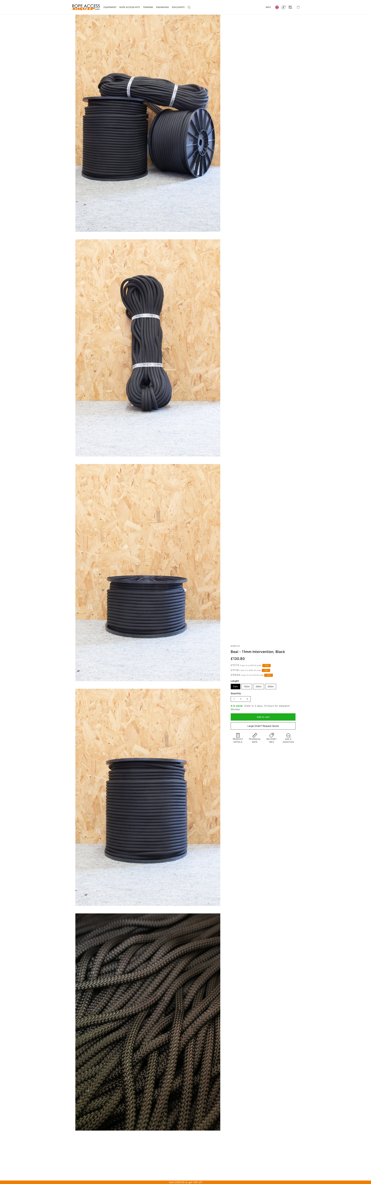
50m (235, 686)
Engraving (162, 7)
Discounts (178, 7)
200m (258, 686)
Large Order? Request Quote (263, 725)
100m (247, 686)
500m (271, 686)
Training (148, 7)
